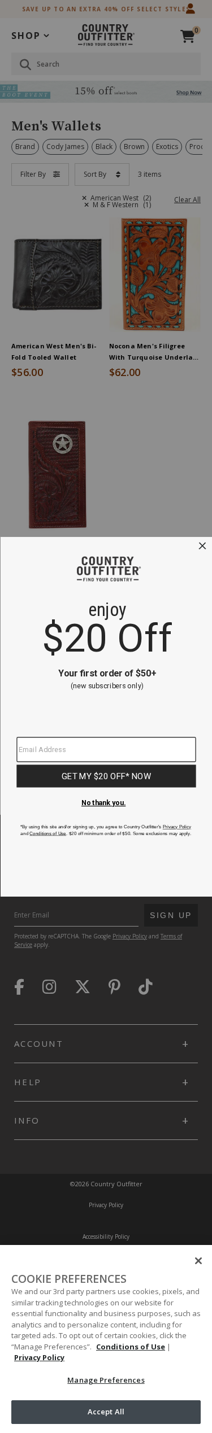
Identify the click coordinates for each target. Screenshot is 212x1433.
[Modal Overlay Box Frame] (106, 717)
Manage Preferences (105, 1380)
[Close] (198, 1260)
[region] (106, 1339)
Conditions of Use (130, 1347)
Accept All (106, 1411)
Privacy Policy (39, 1357)
